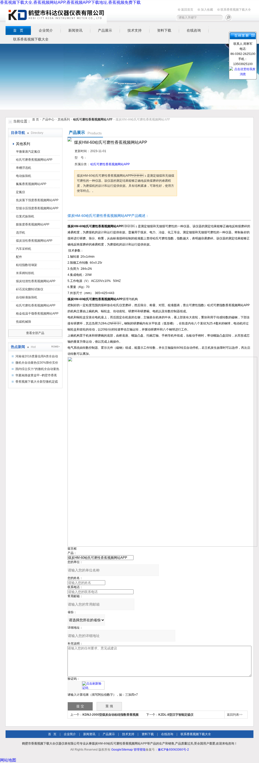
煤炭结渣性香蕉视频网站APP (35, 281)
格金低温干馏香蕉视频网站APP (37, 313)
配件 (19, 257)
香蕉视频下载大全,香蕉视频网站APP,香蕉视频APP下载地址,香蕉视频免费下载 (70, 2)
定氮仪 (20, 192)
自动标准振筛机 (26, 297)
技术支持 (134, 30)
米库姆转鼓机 (25, 273)
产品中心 (48, 119)
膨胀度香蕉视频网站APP (32, 224)
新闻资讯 (75, 30)
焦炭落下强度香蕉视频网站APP (37, 200)
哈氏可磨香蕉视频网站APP (34, 159)
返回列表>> (235, 714)
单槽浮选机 (23, 168)
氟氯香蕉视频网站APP (31, 184)
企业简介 (46, 30)
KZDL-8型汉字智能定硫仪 (175, 714)
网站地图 (8, 760)
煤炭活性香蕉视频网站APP (34, 240)
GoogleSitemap (122, 749)
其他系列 (64, 119)
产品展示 (105, 30)
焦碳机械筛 (23, 321)
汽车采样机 (23, 249)
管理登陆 (140, 749)
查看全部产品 (35, 333)
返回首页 (187, 9)
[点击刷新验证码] (93, 685)
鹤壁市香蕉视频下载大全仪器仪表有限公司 (56, 14)
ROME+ (55, 346)
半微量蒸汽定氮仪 (28, 151)
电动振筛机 (23, 176)
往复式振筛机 (25, 216)
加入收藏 (207, 9)
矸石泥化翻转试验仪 (29, 289)
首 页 (18, 30)
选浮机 (20, 232)
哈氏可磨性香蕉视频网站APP (35, 305)
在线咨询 (194, 30)
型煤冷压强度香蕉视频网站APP (37, 208)
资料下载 (164, 30)
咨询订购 (90, 205)
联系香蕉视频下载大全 (236, 9)
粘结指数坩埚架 (26, 265)
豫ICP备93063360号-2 (173, 749)
